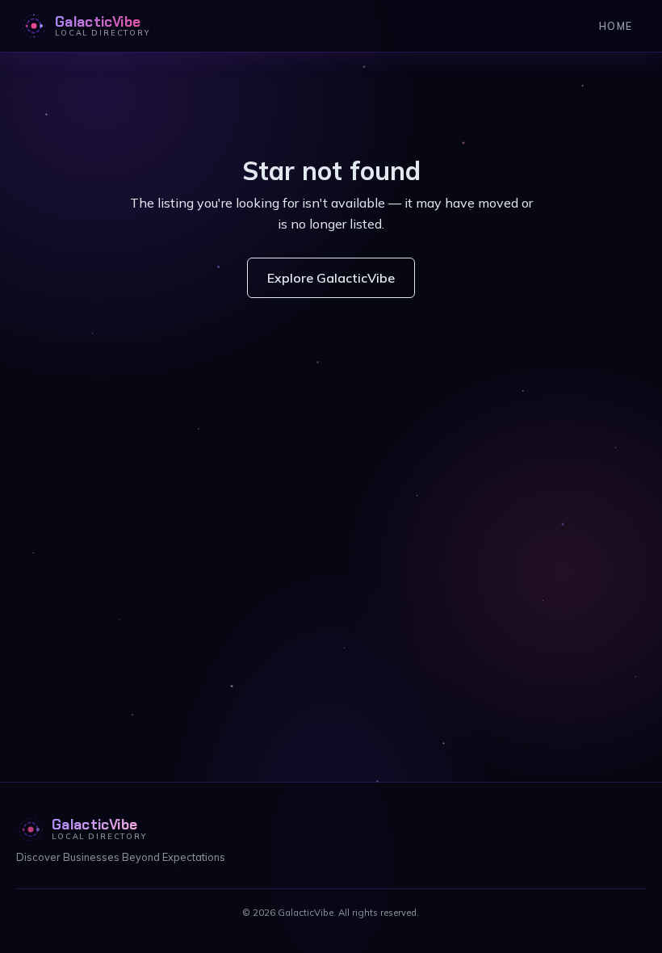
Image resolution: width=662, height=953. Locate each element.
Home (615, 25)
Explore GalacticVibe (331, 278)
